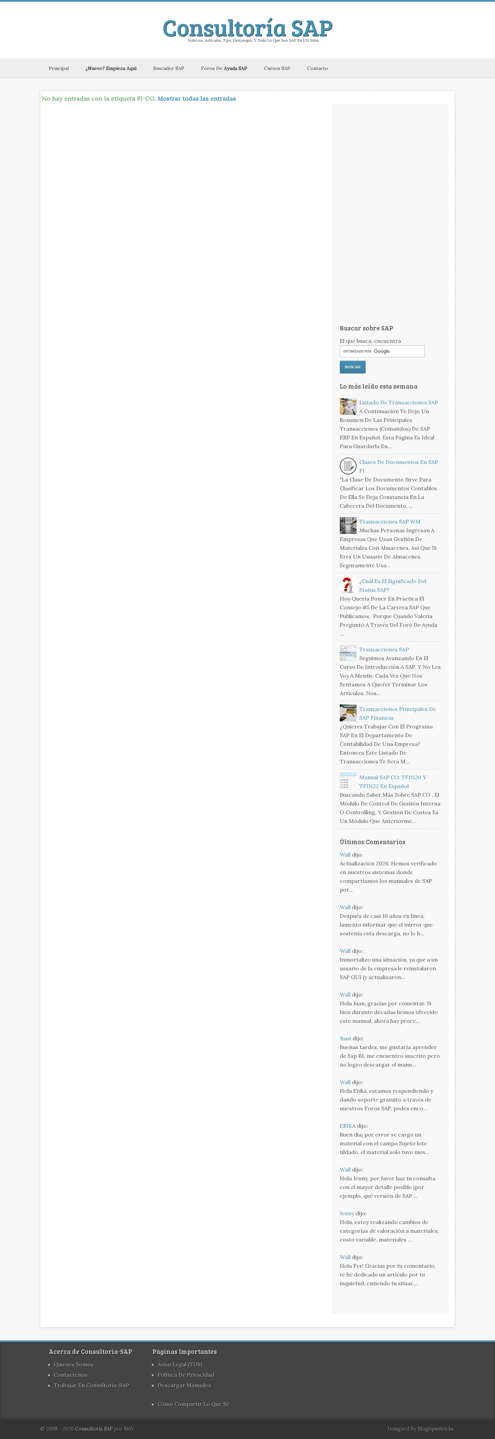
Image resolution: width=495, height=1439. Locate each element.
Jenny (347, 1213)
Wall (345, 854)
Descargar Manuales (184, 1385)
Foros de (224, 68)
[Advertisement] (390, 214)
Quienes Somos (74, 1364)
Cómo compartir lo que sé (193, 1404)
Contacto (317, 68)
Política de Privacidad (186, 1374)
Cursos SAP (277, 68)
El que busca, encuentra (370, 340)
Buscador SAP (168, 68)
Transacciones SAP (384, 649)
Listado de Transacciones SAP (398, 402)
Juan (345, 1038)
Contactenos (71, 1374)
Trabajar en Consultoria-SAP (91, 1385)
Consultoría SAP (247, 27)
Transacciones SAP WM (390, 521)
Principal (59, 68)
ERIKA (348, 1125)
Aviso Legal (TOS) (180, 1364)
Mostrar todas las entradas (197, 98)
